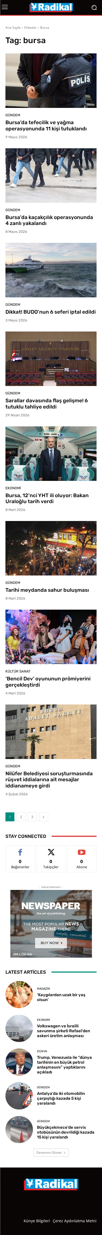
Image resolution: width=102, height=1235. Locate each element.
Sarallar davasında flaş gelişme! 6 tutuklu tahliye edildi (46, 403)
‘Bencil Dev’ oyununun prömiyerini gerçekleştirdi (48, 682)
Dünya (42, 1051)
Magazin (43, 988)
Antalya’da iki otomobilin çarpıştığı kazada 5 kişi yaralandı (61, 1098)
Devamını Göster (49, 1152)
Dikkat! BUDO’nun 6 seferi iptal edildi (50, 312)
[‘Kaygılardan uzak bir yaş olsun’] (19, 994)
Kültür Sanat (18, 671)
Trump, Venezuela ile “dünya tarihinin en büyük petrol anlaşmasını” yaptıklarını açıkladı (64, 1065)
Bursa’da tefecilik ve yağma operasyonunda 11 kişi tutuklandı (46, 125)
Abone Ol (81, 849)
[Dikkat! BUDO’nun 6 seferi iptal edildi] (51, 270)
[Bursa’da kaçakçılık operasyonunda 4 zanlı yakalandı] (51, 175)
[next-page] (43, 816)
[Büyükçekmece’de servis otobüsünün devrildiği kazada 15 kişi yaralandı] (19, 1129)
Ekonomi (13, 488)
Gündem (12, 115)
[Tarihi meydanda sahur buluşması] (51, 548)
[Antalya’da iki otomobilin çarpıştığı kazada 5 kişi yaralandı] (19, 1095)
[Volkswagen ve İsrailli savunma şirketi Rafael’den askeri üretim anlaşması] (19, 1028)
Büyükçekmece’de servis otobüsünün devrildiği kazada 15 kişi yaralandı (65, 1132)
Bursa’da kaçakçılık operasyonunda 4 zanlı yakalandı (49, 220)
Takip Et (51, 849)
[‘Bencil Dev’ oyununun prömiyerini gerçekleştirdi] (51, 637)
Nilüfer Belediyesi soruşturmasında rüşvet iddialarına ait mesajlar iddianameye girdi (49, 779)
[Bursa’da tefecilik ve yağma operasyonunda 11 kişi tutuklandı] (51, 80)
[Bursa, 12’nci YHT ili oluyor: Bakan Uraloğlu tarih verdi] (51, 453)
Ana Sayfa (13, 27)
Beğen (20, 849)
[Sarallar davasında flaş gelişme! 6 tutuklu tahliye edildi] (51, 359)
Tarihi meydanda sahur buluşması (47, 590)
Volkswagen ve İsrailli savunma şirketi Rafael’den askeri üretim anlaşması (63, 1031)
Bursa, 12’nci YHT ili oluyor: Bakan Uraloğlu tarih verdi (47, 498)
